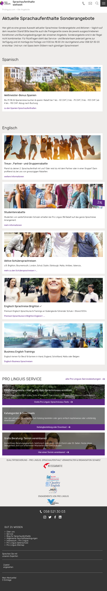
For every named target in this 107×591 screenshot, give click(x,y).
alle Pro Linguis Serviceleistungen (83, 379)
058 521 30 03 (54, 511)
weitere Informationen (14, 176)
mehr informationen (13, 225)
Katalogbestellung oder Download (51, 427)
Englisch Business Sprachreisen (18, 361)
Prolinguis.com (8, 9)
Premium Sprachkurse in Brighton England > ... (24, 316)
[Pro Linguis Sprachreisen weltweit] (5, 3)
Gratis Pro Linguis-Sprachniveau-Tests (51, 402)
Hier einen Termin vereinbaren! (51, 452)
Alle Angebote (23, 9)
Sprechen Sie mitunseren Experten (10, 555)
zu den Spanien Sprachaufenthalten (20, 108)
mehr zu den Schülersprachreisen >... (20, 270)
